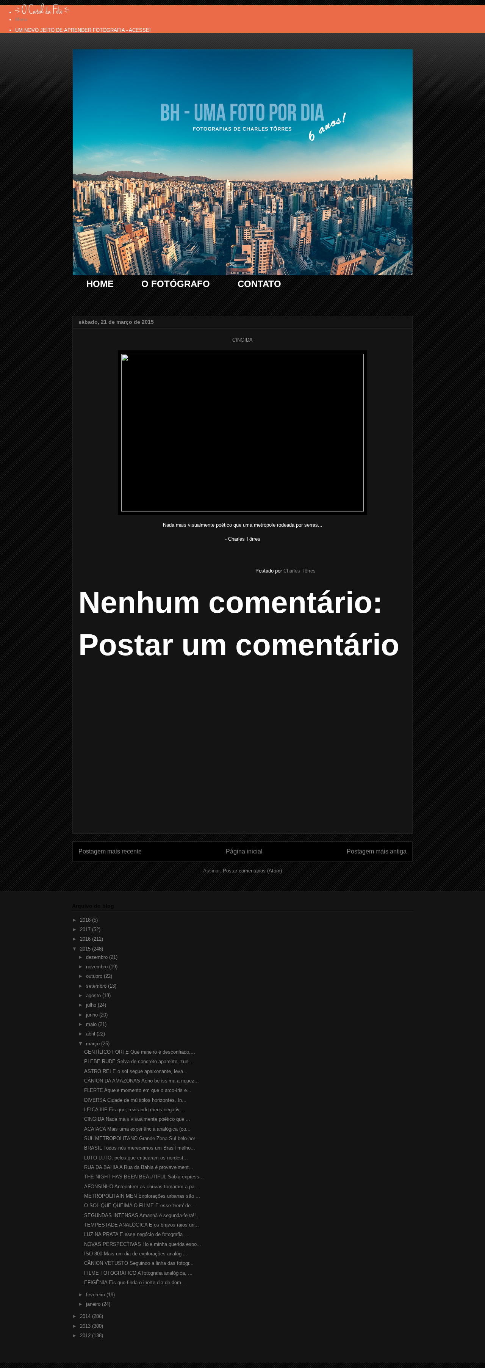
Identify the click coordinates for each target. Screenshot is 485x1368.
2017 (86, 929)
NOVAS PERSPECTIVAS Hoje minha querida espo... (142, 1244)
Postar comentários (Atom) (252, 871)
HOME (100, 284)
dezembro (97, 957)
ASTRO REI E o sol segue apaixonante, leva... (136, 1071)
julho (92, 1005)
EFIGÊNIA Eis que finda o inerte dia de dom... (135, 1282)
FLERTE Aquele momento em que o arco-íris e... (137, 1090)
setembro (97, 986)
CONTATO (259, 284)
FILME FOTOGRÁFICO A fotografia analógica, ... (138, 1273)
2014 (86, 1316)
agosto (94, 995)
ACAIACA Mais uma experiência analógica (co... (137, 1129)
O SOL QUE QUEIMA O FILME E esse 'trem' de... (139, 1205)
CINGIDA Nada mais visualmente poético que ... (137, 1119)
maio (92, 1024)
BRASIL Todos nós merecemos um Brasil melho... (139, 1148)
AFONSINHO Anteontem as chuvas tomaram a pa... (141, 1186)
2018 (86, 920)
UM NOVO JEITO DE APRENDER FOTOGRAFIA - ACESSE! (83, 30)
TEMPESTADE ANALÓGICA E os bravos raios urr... (141, 1225)
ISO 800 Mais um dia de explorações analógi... (135, 1254)
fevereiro (96, 1294)
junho (92, 1015)
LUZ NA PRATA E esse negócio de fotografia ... (136, 1234)
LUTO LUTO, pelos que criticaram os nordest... (136, 1158)
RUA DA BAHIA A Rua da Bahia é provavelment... (138, 1167)
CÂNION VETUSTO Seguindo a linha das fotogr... (139, 1263)
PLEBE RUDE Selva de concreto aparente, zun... (138, 1061)
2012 (86, 1335)
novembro (97, 967)
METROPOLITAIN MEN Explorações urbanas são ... (142, 1196)
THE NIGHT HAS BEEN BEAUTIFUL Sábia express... (144, 1177)
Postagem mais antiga (377, 851)
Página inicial (244, 851)
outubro (95, 976)
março (93, 1043)
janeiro (94, 1304)
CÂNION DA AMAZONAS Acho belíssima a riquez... (141, 1081)
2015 (86, 949)
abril (91, 1034)
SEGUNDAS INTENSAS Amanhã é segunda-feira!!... (142, 1215)
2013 (86, 1326)
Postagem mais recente (110, 851)
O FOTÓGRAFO (175, 284)
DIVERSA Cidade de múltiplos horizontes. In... (135, 1100)
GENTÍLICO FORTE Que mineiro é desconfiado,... (139, 1052)
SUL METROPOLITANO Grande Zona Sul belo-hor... (141, 1138)
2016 (86, 939)
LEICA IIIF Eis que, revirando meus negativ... (134, 1109)
